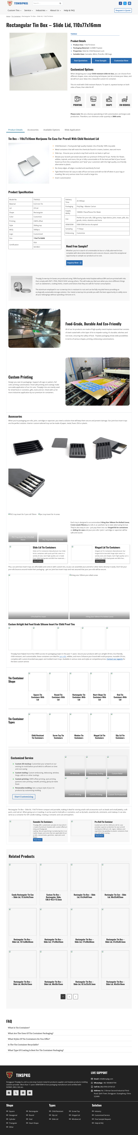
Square (12, 1111)
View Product (38, 561)
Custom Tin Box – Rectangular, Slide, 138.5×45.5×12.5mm (53, 897)
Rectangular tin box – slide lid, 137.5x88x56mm (22, 940)
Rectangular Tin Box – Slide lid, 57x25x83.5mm (115, 940)
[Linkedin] (129, 3)
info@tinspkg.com (106, 1079)
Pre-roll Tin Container (104, 822)
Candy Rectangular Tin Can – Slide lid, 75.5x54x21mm (23, 895)
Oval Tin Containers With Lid (120, 697)
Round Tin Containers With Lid (58, 697)
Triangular (13, 1123)
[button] (75, 766)
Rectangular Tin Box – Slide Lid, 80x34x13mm (22, 982)
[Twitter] (125, 3)
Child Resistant (57, 1111)
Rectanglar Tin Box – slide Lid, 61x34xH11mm (84, 895)
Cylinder (12, 1119)
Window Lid (76, 1119)
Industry (98, 1111)
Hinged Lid (76, 1115)
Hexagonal (13, 1115)
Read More (38, 840)
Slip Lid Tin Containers (120, 736)
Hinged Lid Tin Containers (107, 547)
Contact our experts (115, 659)
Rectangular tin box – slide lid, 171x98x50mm (84, 940)
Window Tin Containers (78, 736)
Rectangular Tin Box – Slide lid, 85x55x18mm (115, 982)
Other (11, 1127)
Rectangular (33, 1111)
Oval (30, 1119)
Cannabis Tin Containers (43, 822)
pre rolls (63, 656)
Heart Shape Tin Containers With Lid (99, 697)
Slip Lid (54, 1115)
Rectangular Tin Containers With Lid (78, 697)
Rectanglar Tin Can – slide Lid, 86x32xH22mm (115, 895)
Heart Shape (33, 1123)
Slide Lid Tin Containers (44, 547)
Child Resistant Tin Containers (38, 736)
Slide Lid (55, 1119)
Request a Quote (123, 10)
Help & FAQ (69, 10)
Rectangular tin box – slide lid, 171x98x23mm (53, 940)
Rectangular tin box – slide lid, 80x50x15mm (53, 982)
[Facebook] (120, 3)
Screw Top (76, 1111)
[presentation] (19, 553)
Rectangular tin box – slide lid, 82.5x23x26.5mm (84, 982)
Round (31, 1115)
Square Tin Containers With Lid (37, 697)
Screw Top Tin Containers (58, 736)
